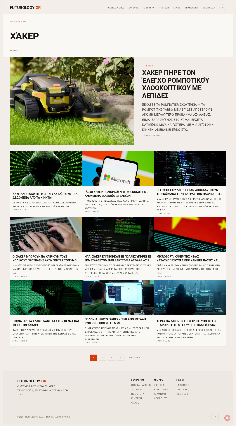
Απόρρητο (161, 398)
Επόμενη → (136, 357)
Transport (191, 8)
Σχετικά (159, 385)
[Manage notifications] (227, 418)
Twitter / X (184, 389)
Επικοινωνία (162, 389)
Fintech (164, 8)
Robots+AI (149, 8)
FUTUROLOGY (25, 8)
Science (133, 8)
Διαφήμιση (161, 393)
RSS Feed (182, 393)
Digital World (115, 8)
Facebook (182, 385)
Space (176, 8)
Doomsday (209, 8)
